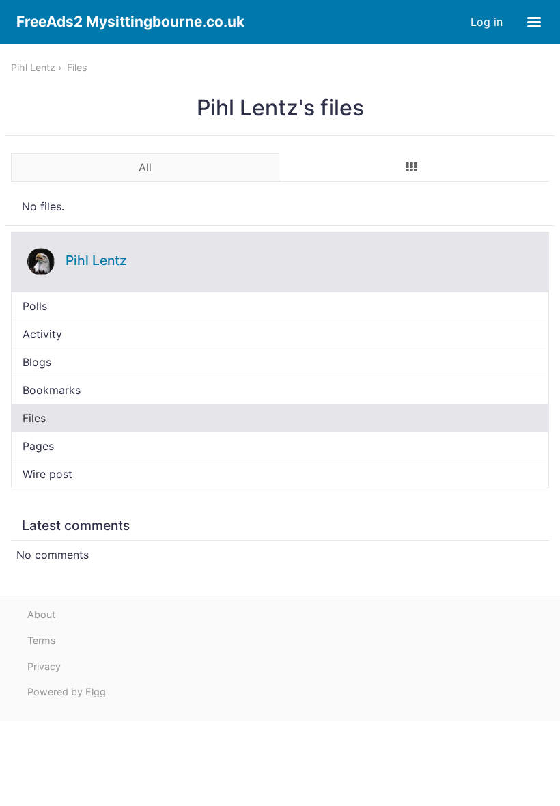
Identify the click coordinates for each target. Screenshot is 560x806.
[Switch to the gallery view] (411, 166)
